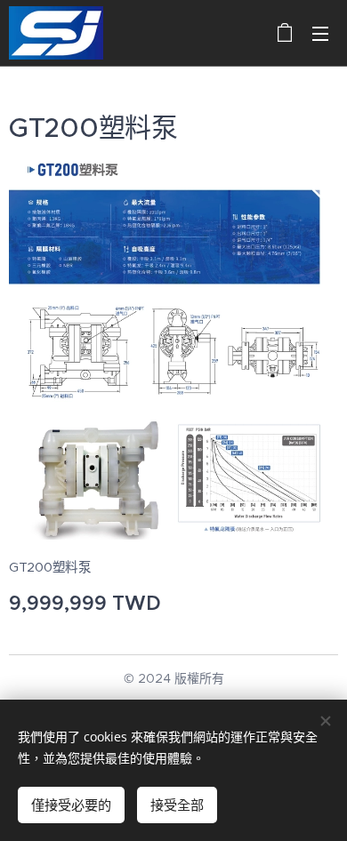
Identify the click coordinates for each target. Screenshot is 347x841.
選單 (320, 33)
